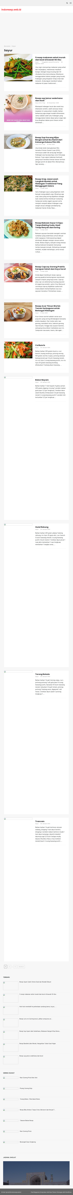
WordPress (68, 1192)
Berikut (21, 967)
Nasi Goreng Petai (25, 1131)
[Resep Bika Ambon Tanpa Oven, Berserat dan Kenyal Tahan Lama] (10, 1113)
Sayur (36, 62)
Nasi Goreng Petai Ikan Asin (28, 1077)
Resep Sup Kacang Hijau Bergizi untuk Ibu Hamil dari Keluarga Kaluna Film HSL (48, 139)
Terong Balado (42, 674)
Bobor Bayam (42, 380)
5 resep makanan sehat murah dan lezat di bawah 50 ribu (50, 58)
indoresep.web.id (11, 10)
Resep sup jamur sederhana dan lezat (49, 99)
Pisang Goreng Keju (26, 1088)
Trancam (39, 821)
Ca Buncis (40, 345)
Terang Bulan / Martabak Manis (30, 1099)
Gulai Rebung (41, 527)
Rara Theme (53, 1192)
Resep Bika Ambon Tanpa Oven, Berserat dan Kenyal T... (37, 1110)
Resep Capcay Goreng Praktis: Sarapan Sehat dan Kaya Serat (50, 267)
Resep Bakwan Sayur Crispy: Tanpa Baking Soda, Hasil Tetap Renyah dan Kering (49, 225)
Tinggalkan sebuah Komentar (50, 62)
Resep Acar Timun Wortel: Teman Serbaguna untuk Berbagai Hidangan (48, 308)
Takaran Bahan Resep (26, 1120)
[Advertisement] (36, 29)
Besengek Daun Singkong (28, 1142)
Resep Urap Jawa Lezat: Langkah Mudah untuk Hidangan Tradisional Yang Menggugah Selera (48, 182)
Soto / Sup (42, 103)
